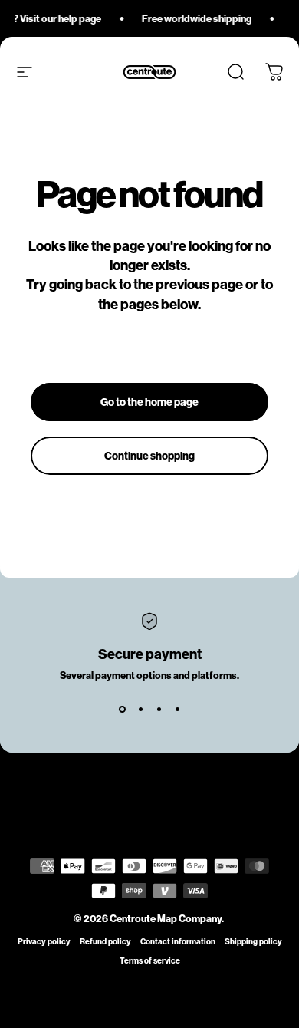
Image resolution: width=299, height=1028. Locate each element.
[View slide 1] (122, 709)
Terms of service (150, 961)
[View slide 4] (177, 709)
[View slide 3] (159, 709)
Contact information (177, 942)
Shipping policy (253, 942)
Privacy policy (44, 942)
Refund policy (105, 942)
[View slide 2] (140, 709)
